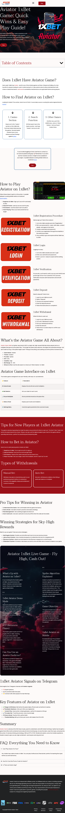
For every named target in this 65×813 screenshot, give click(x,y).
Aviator (29, 33)
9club (35, 160)
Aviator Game (4, 729)
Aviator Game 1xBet (6, 345)
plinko (14, 136)
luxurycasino (3, 198)
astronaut (20, 89)
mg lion (4, 104)
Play (42, 3)
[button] (33, 3)
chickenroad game (53, 789)
